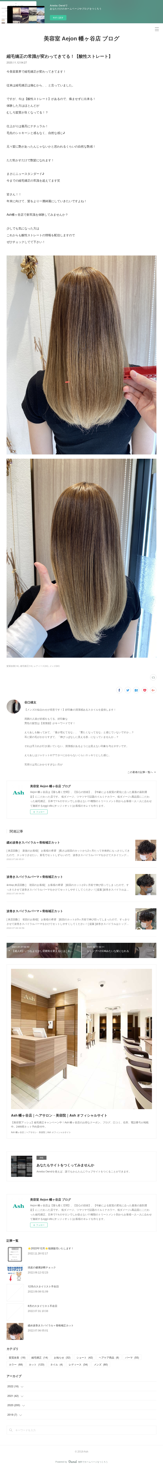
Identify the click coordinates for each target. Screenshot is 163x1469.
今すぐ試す (58, 17)
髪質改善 (17, 1357)
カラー (16, 1364)
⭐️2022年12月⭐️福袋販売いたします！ (51, 1248)
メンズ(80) (54, 665)
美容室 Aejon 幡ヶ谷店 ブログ (81, 38)
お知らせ (62, 1357)
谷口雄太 (30, 702)
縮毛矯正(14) (26, 665)
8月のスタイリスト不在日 (42, 1305)
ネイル (56, 1364)
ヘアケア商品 (109, 1357)
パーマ (132, 1357)
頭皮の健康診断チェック (42, 1267)
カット (36, 1364)
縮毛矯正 (39, 1357)
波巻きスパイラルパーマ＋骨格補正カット (35, 876)
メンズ (101, 1364)
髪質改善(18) (13, 665)
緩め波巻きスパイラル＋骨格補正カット (33, 842)
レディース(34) (41, 665)
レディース (78, 1364)
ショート (84, 1357)
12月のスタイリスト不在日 (43, 1286)
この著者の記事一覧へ (140, 772)
